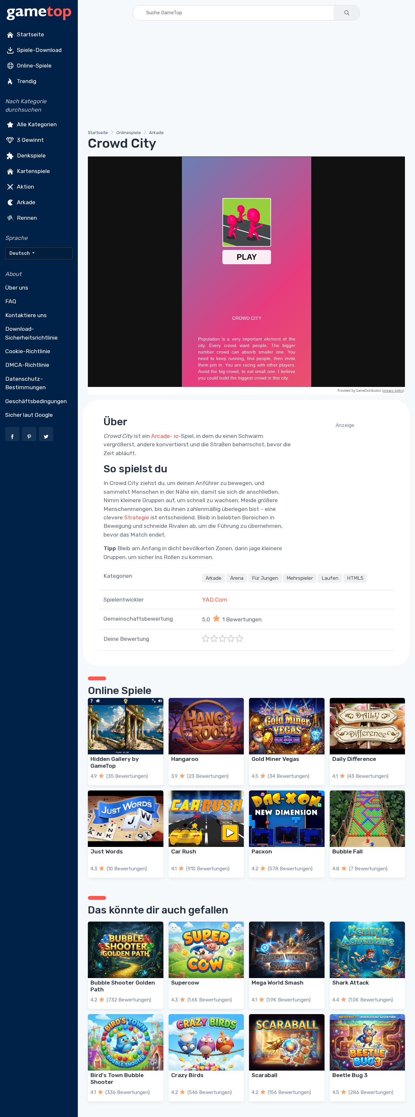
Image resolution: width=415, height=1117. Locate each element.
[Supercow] (206, 950)
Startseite (30, 34)
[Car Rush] (206, 818)
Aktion (25, 186)
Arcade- (161, 436)
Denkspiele (31, 155)
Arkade (25, 202)
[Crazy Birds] (206, 1042)
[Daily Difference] (367, 726)
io (176, 436)
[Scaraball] (287, 1042)
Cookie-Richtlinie (27, 351)
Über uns (16, 287)
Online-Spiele (34, 65)
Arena (236, 578)
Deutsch (20, 253)
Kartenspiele (33, 171)
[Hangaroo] (206, 726)
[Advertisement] (246, 76)
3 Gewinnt (30, 139)
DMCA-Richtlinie (27, 365)
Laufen (330, 578)
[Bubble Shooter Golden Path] (125, 950)
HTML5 (355, 578)
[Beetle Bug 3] (367, 1042)
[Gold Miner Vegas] (287, 726)
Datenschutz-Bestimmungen (25, 383)
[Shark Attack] (367, 950)
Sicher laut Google (29, 415)
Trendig (26, 81)
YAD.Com (214, 599)
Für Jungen (265, 578)
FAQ (10, 301)
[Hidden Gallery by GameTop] (125, 726)
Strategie (136, 517)
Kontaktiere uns (26, 315)
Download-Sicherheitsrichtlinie (31, 333)
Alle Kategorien (36, 124)
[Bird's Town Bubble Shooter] (125, 1042)
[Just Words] (125, 818)
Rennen (26, 217)
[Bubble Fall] (367, 818)
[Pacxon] (287, 818)
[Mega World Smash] (287, 950)
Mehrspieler (300, 578)
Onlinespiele (128, 132)
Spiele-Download (39, 50)
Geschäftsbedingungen (36, 401)
